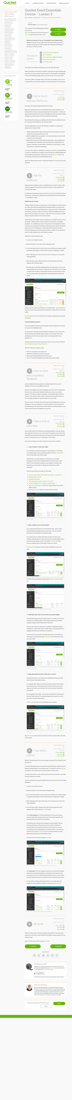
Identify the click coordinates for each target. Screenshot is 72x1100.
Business (7, 26)
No (47, 1006)
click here (27, 35)
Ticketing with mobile (34, 479)
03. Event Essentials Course (47, 17)
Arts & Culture (8, 23)
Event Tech (7, 35)
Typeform (44, 344)
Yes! (60, 1003)
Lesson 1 (59, 29)
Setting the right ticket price (36, 485)
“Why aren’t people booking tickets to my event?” (41, 481)
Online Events (8, 58)
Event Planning (8, 32)
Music (6, 55)
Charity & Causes (9, 29)
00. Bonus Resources (10, 19)
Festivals (7, 42)
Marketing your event (34, 490)
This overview (30, 547)
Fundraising (8, 48)
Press (6, 61)
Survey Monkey (29, 344)
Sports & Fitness (9, 64)
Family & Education (9, 39)
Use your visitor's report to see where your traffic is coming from (45, 475)
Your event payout (47, 62)
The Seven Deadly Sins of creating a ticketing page (42, 483)
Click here (27, 32)
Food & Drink (8, 45)
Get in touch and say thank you (50, 52)
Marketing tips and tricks (35, 477)
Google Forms (36, 344)
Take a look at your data (48, 59)
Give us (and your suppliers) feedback (52, 57)
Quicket (12, 61)
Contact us (52, 968)
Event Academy (57, 17)
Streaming (7, 67)
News (12, 55)
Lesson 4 (59, 34)
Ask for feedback (47, 55)
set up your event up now (47, 969)
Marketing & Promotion (10, 51)
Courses (57, 946)
